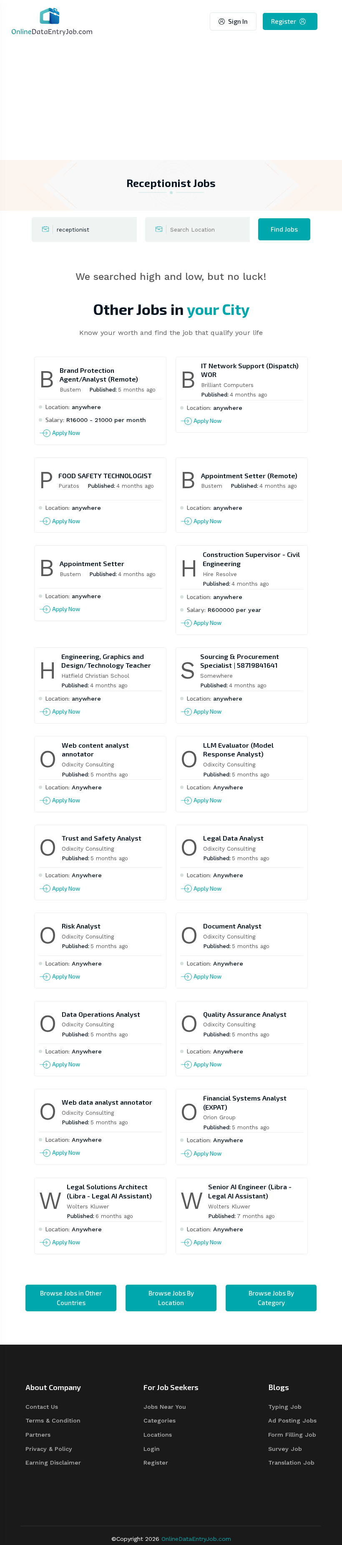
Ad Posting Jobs (292, 1420)
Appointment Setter (92, 563)
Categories (159, 1420)
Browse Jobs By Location (171, 1297)
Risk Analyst (81, 926)
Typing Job (285, 1406)
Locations (157, 1434)
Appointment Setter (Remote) (249, 475)
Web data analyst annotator (107, 1102)
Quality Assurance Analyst (245, 1014)
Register (283, 21)
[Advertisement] (171, 101)
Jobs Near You (164, 1406)
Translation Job (291, 1462)
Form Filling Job (292, 1434)
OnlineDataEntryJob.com (196, 1538)
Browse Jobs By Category (271, 1297)
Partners (37, 1434)
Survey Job (285, 1448)
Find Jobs (284, 229)
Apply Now (66, 432)
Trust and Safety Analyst (101, 838)
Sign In (238, 21)
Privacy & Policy (48, 1448)
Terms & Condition (52, 1420)
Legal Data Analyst (233, 838)
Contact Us (41, 1406)
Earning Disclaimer (53, 1462)
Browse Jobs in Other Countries (71, 1297)
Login (151, 1448)
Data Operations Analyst (101, 1014)
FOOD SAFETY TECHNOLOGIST (105, 475)
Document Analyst (232, 926)
